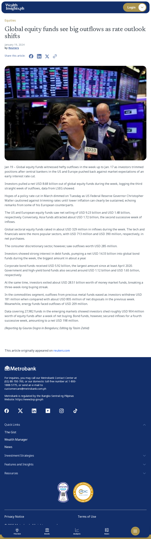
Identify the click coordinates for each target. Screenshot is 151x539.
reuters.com (61, 350)
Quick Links (12, 425)
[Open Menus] (135, 531)
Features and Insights (18, 464)
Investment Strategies (19, 455)
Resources (11, 473)
